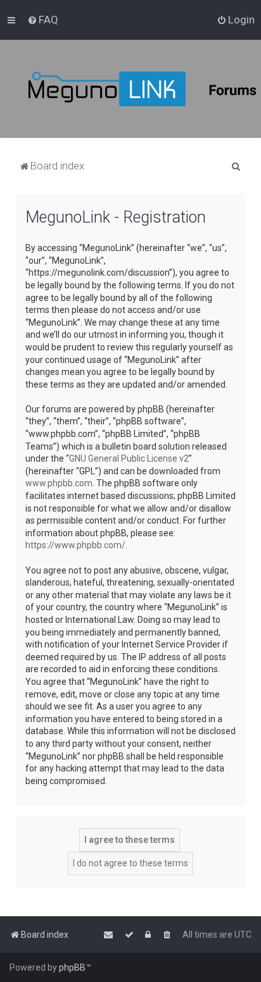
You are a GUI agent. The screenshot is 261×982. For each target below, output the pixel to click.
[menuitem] (42, 19)
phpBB (72, 967)
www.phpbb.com (58, 483)
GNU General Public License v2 (129, 458)
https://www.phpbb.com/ (75, 545)
